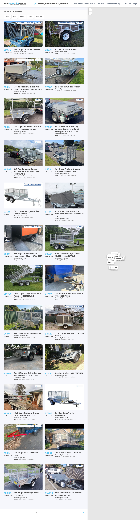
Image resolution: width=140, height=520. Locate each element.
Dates (22, 17)
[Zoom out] (90, 13)
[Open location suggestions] (34, 3)
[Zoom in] (90, 9)
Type (7, 17)
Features (39, 17)
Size (14, 17)
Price (30, 17)
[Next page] (81, 512)
